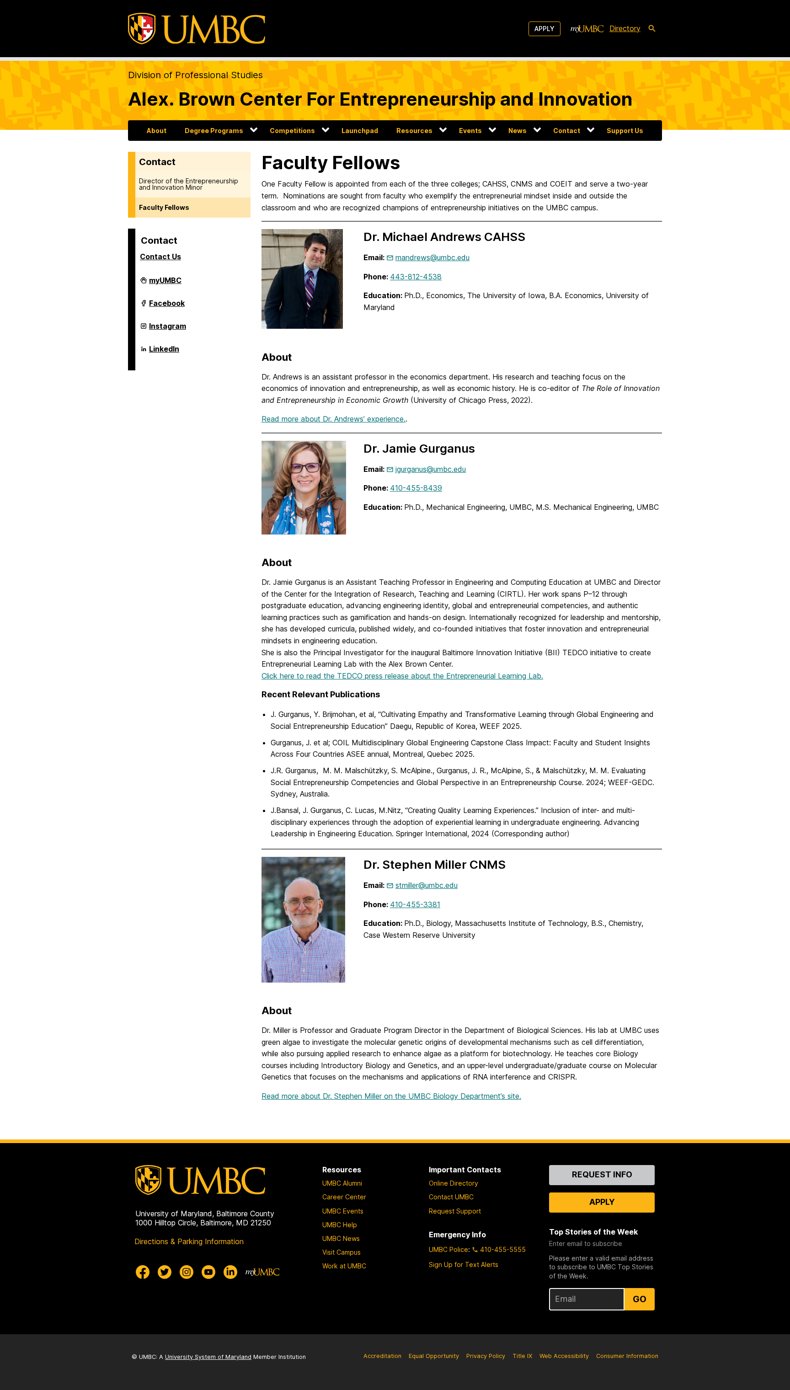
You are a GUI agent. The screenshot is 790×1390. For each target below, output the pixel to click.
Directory (625, 28)
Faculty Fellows (164, 207)
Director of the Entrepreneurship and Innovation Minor (188, 184)
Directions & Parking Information (189, 1241)
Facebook (167, 307)
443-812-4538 (416, 276)
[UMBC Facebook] (143, 1272)
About (156, 130)
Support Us (625, 130)
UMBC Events (342, 1211)
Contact (566, 130)
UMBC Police (448, 1249)
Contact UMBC (451, 1197)
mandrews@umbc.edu (432, 257)
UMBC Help (339, 1225)
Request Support (455, 1211)
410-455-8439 (416, 487)
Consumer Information (627, 1356)
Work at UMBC (344, 1266)
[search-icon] (652, 29)
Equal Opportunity (434, 1356)
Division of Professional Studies (195, 75)
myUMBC (165, 284)
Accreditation (382, 1356)
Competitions (292, 130)
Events (470, 130)
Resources (414, 130)
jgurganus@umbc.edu (430, 469)
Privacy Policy (485, 1356)
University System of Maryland (208, 1356)
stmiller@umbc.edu (426, 885)
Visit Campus (341, 1252)
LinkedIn (164, 352)
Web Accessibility (564, 1356)
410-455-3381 (415, 904)
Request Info (602, 1174)
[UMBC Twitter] (165, 1272)
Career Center (344, 1197)
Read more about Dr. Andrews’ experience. (334, 418)
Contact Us (160, 256)
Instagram (167, 330)
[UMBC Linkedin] (230, 1272)
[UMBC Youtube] (208, 1272)
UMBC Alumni (342, 1183)
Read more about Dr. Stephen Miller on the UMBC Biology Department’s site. (391, 1096)
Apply (544, 28)
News (517, 130)
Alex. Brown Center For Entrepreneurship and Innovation (380, 99)
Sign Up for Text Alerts (463, 1264)
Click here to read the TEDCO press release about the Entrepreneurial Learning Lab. (402, 675)
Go (639, 1299)
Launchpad (360, 130)
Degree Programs (214, 130)
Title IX (522, 1356)
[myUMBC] (587, 29)
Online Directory (453, 1183)
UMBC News (341, 1238)
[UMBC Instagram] (186, 1272)
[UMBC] (196, 28)
